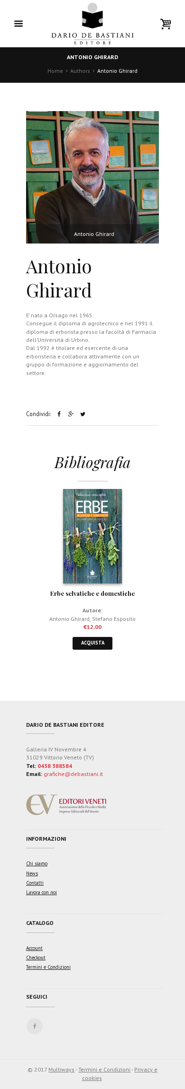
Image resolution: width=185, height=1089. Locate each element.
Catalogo (40, 922)
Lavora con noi (41, 892)
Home (55, 70)
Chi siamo (36, 863)
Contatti (35, 883)
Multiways (61, 1069)
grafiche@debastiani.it (73, 773)
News (32, 873)
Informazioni (46, 838)
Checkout (36, 957)
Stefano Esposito (114, 618)
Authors (80, 70)
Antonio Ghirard (69, 618)
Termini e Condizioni (48, 967)
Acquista (92, 642)
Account (34, 948)
